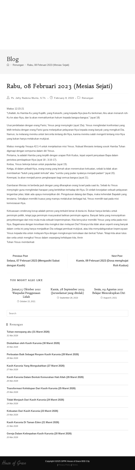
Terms (75, 465)
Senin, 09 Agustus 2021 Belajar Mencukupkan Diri (108, 291)
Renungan (88, 98)
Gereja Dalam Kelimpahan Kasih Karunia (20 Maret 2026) (39, 433)
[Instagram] (99, 463)
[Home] (8, 64)
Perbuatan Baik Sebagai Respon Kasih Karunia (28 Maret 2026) (43, 354)
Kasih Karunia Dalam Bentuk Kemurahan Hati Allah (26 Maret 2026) (45, 377)
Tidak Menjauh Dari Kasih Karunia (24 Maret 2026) (35, 399)
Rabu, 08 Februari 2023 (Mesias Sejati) (48, 64)
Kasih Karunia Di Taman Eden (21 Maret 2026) (33, 422)
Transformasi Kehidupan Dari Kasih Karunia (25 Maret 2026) (41, 388)
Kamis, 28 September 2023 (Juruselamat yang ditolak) (67, 291)
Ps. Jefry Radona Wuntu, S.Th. (28, 98)
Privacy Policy (64, 465)
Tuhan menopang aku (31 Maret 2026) (28, 331)
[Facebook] (93, 463)
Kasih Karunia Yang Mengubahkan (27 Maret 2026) (36, 365)
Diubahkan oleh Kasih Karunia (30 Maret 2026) (33, 343)
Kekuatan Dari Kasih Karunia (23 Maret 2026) (32, 410)
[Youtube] (104, 463)
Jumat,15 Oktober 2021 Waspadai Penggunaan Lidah (26, 293)
